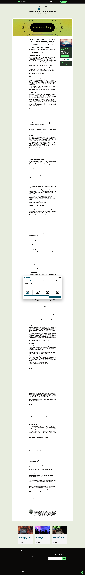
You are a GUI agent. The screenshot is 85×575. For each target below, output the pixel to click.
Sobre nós (43, 1)
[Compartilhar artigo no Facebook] (65, 64)
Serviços (30, 1)
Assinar (64, 558)
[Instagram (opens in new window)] (63, 554)
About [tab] (56, 280)
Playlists (32, 560)
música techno (31, 179)
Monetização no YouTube (22, 558)
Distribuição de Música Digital (23, 556)
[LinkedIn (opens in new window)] (61, 554)
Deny (30, 296)
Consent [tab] (29, 280)
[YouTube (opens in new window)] (57, 554)
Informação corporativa (63, 571)
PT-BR (51, 1)
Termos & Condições (49, 571)
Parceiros (40, 560)
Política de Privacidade (56, 571)
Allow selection (42, 296)
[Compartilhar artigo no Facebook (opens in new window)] (45, 15)
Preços (35, 1)
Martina (38, 13)
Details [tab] (42, 280)
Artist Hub (20, 560)
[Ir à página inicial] (22, 2)
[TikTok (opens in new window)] (59, 554)
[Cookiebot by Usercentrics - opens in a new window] (57, 277)
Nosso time (40, 558)
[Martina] (31, 513)
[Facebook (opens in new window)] (55, 554)
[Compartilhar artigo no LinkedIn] (66, 64)
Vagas (40, 556)
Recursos (38, 1)
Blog (32, 556)
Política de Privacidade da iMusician (61, 560)
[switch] (37, 293)
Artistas (32, 558)
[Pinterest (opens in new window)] (65, 554)
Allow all (55, 296)
